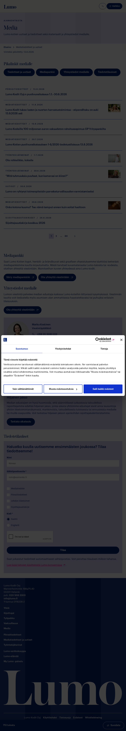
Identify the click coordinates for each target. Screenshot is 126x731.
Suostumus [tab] (22, 348)
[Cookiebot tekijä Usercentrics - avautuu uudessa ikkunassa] (101, 339)
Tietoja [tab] (104, 348)
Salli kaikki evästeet (103, 389)
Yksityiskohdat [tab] (63, 348)
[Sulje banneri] (121, 340)
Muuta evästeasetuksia (61, 389)
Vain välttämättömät (23, 389)
